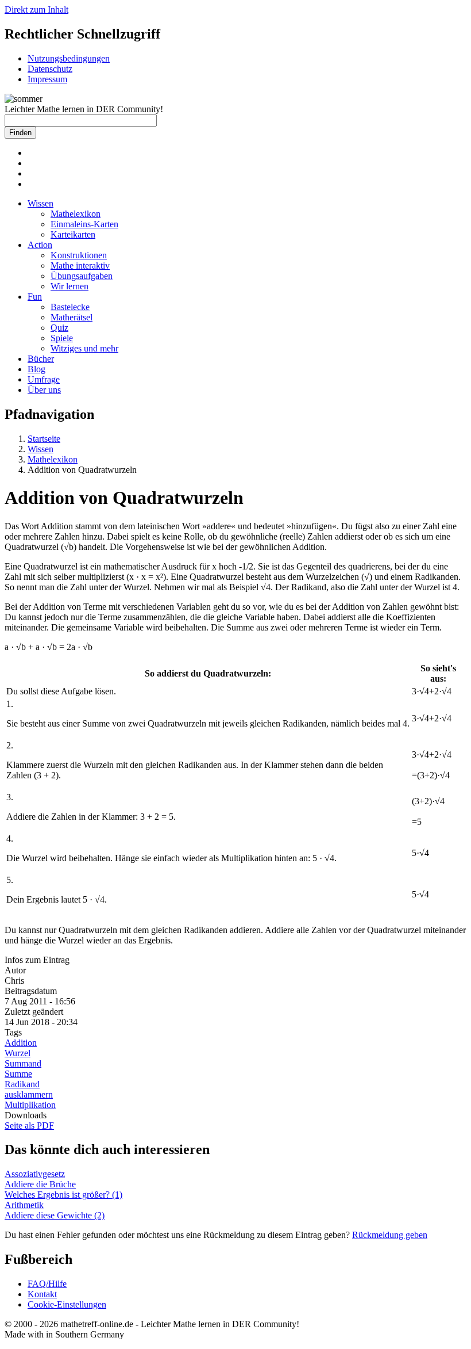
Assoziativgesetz (35, 1174)
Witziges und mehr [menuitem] (84, 348)
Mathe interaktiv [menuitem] (80, 265)
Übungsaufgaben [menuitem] (82, 276)
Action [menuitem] (40, 245)
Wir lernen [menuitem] (69, 286)
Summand (23, 1063)
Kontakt (42, 1294)
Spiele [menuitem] (62, 338)
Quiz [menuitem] (59, 328)
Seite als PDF (29, 1125)
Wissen (40, 449)
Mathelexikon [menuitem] (76, 214)
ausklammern (29, 1094)
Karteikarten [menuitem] (73, 234)
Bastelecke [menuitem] (70, 307)
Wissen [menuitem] (40, 203)
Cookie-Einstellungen (67, 1304)
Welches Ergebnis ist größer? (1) (63, 1194)
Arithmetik (24, 1205)
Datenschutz (50, 69)
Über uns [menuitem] (44, 390)
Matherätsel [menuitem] (71, 317)
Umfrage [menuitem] (44, 379)
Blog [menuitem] (36, 369)
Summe (18, 1074)
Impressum (47, 79)
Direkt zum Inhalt (36, 9)
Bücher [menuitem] (41, 359)
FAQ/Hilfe (47, 1284)
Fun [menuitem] (35, 296)
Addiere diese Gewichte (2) (55, 1215)
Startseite (44, 439)
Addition (21, 1043)
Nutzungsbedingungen (69, 58)
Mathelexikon (53, 459)
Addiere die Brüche (40, 1184)
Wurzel (17, 1053)
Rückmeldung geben (389, 1235)
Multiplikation (30, 1105)
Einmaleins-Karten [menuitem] (84, 224)
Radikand (22, 1084)
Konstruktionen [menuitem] (79, 255)
